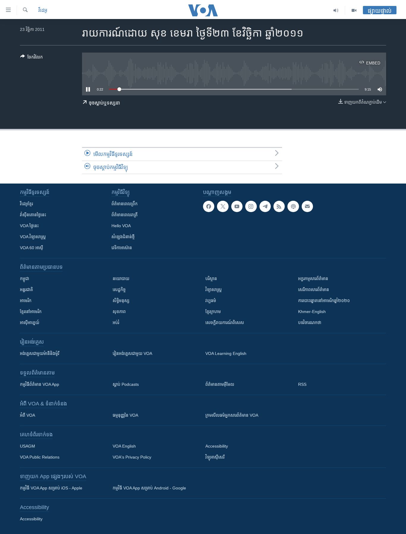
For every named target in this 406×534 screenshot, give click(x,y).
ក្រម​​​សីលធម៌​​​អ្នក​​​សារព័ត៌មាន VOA (231, 415)
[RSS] (279, 206)
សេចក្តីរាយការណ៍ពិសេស (224, 322)
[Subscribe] (307, 206)
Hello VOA (121, 225)
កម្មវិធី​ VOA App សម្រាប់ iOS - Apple (51, 488)
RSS (302, 384)
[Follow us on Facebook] (208, 206)
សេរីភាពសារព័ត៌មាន (313, 289)
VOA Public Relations (39, 457)
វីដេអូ (42, 10)
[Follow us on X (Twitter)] (222, 206)
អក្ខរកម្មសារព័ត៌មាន (313, 278)
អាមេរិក (26, 300)
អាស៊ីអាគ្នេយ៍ (29, 322)
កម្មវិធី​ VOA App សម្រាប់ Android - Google (149, 488)
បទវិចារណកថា (309, 322)
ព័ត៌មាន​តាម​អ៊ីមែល (219, 384)
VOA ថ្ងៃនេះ (29, 225)
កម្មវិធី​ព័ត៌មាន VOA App (39, 384)
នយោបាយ (121, 278)
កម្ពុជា (24, 278)
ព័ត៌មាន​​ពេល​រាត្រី (124, 214)
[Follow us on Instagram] (250, 206)
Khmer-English (312, 311)
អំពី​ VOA (27, 415)
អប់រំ (116, 322)
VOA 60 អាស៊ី (31, 247)
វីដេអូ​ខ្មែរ (26, 203)
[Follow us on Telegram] (265, 206)
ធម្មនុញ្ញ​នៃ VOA (125, 415)
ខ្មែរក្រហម (213, 311)
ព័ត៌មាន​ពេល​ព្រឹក (124, 203)
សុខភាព (119, 311)
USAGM (27, 446)
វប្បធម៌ (210, 300)
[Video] (354, 10)
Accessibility (216, 446)
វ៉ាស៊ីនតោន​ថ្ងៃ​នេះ (33, 214)
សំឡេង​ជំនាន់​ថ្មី (123, 236)
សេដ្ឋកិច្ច (119, 289)
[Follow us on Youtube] (237, 206)
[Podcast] (293, 206)
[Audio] (336, 10)
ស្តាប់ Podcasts (126, 384)
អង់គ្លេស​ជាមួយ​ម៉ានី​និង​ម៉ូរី (39, 353)
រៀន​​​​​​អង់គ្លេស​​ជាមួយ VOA (132, 353)
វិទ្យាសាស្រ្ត (213, 289)
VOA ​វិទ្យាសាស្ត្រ (33, 236)
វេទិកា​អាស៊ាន (121, 247)
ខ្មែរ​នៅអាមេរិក (31, 311)
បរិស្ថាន (211, 278)
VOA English (124, 446)
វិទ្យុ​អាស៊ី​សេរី (214, 457)
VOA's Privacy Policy (132, 457)
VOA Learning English (225, 353)
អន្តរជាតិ (26, 289)
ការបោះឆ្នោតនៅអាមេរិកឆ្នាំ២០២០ (324, 300)
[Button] (31, 58)
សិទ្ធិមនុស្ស (121, 300)
